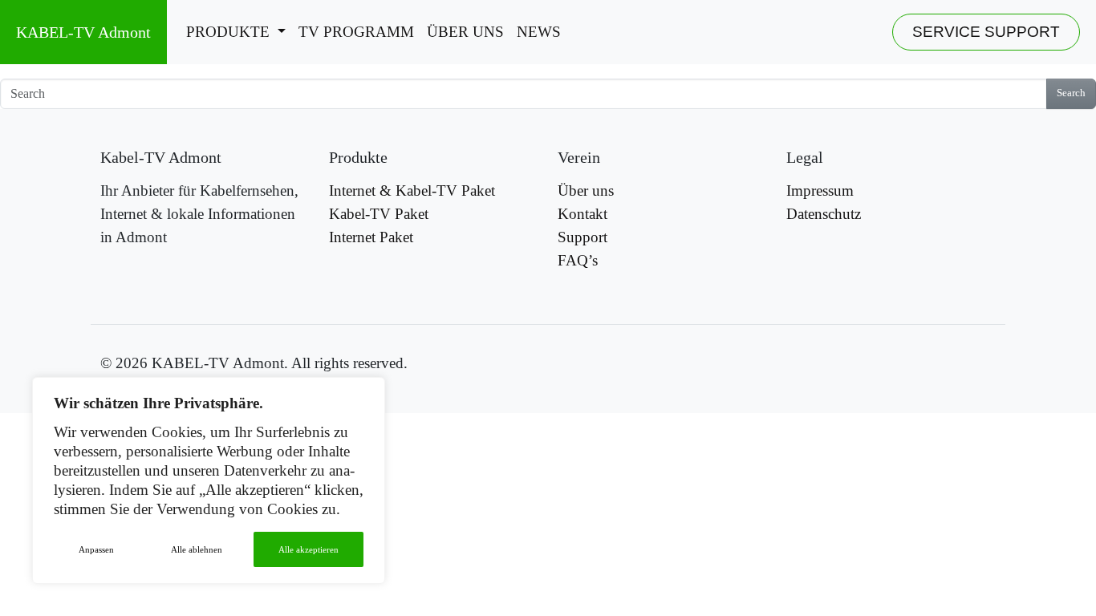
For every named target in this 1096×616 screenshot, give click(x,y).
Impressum (820, 190)
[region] (208, 480)
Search (1071, 93)
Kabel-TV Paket (378, 213)
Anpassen (96, 549)
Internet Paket (371, 237)
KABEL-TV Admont (83, 32)
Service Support (986, 31)
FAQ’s (578, 260)
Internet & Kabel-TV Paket (412, 190)
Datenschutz (823, 213)
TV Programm (356, 31)
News (539, 31)
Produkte (230, 31)
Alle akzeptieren (308, 549)
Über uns (465, 31)
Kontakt (582, 213)
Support (582, 237)
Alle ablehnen (196, 549)
